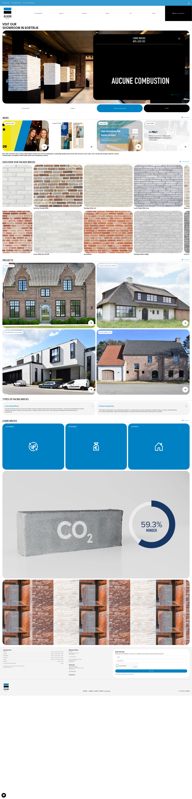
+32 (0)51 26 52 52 (17, 2)
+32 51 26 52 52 (72, 671)
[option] (186, 3)
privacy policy (131, 674)
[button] (5, 612)
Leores (188, 691)
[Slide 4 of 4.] (96, 612)
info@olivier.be (7, 2)
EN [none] (188, 2)
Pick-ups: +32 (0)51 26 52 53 (29, 2)
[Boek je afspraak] (4, 795)
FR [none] (190, 2)
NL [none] (186, 2)
